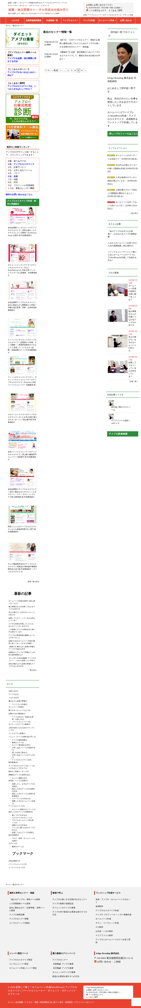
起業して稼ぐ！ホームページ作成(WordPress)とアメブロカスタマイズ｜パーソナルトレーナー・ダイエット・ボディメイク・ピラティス (43, 990)
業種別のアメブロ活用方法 (18, 775)
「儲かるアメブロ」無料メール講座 (24, 899)
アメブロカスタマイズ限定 (20, 960)
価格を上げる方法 (18, 825)
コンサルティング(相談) (19, 923)
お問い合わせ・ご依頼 (109, 961)
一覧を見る (32, 670)
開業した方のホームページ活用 (23, 801)
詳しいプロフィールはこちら (123, 133)
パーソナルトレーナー (20, 722)
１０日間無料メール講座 (19, 904)
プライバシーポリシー (84, 1002)
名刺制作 (99, 906)
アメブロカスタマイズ (20, 760)
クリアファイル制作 (104, 935)
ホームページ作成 (107, 20)
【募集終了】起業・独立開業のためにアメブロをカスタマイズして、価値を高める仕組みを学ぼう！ (79, 55)
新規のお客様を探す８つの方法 (65, 976)
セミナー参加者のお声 (20, 745)
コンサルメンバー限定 (19, 964)
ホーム (11, 1002)
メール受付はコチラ (97, 10)
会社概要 (19, 1002)
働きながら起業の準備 (17, 701)
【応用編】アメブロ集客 (63, 968)
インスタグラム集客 (16, 733)
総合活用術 (13, 835)
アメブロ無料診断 (18, 740)
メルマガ (15, 20)
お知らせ (12, 691)
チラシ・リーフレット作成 (107, 923)
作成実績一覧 (52, 20)
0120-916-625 (94, 8)
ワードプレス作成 (18, 704)
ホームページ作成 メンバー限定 (23, 968)
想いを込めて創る (18, 752)
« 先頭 (55, 70)
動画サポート (17, 847)
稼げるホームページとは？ (18, 710)
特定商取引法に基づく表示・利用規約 (56, 1002)
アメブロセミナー (70, 20)
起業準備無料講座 (33, 20)
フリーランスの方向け (20, 799)
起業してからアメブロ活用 (22, 832)
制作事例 (12, 762)
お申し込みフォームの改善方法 (23, 748)
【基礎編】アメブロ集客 (63, 964)
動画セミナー (17, 743)
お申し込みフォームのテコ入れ (23, 755)
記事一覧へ (134, 381)
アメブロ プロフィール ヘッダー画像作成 (113, 915)
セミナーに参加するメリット (22, 809)
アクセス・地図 (31, 1002)
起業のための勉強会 (16, 714)
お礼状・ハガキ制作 (104, 931)
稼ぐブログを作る (18, 815)
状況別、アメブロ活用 (17, 781)
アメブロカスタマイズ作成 (107, 910)
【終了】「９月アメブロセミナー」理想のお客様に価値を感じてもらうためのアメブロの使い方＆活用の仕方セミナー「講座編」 (79, 43)
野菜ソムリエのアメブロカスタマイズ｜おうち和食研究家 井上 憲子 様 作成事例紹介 (22, 529)
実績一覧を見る (33, 582)
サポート (12, 843)
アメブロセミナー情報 (19, 919)
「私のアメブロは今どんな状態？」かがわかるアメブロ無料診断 (122, 234)
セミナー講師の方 (18, 778)
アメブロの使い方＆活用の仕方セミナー (69, 899)
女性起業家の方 (14, 861)
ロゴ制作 (99, 927)
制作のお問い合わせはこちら (19, 194)
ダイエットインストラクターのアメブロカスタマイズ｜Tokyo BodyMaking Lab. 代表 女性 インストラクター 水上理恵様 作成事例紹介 (22, 270)
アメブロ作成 (89, 20)
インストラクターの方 (17, 867)
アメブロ (12, 694)
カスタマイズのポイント (21, 818)
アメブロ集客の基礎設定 (63, 904)
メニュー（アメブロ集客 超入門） (21, 737)
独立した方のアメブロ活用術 (19, 812)
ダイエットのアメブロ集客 (18, 724)
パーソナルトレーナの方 (18, 864)
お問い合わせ (126, 20)
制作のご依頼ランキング (18, 771)
